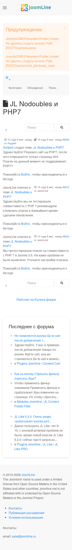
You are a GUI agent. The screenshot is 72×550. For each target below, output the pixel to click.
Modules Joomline (29, 401)
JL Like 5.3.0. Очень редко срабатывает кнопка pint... (32, 418)
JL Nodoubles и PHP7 (48, 147)
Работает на (25, 299)
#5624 (65, 236)
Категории (15, 88)
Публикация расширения (26, 513)
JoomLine (42, 191)
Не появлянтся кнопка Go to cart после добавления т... (37, 337)
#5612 (65, 187)
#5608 (65, 139)
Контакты (15, 508)
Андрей (11, 143)
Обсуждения (35, 88)
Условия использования (26, 517)
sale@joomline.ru (24, 536)
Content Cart (51, 363)
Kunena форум (45, 299)
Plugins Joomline (29, 363)
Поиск (52, 88)
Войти (25, 174)
